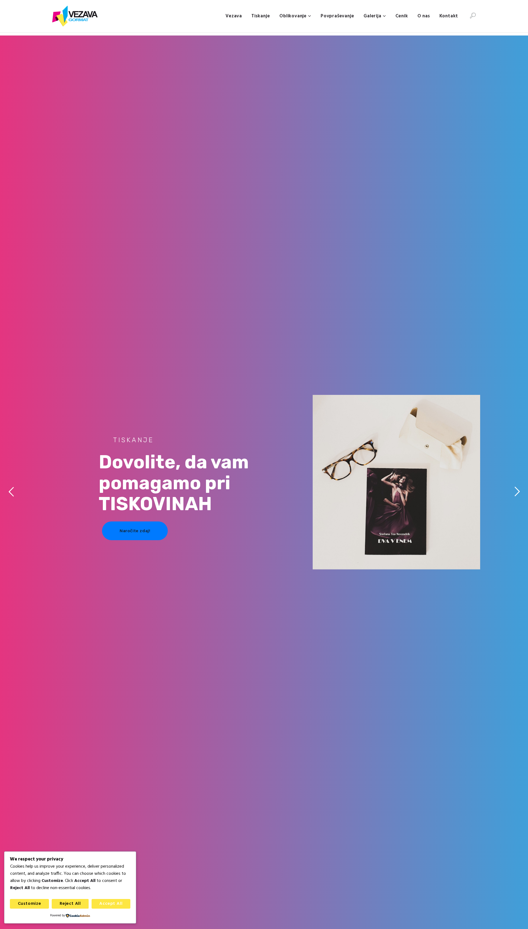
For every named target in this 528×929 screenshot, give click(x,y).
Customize (29, 903)
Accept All (110, 903)
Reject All (70, 903)
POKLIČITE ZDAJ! (376, 536)
